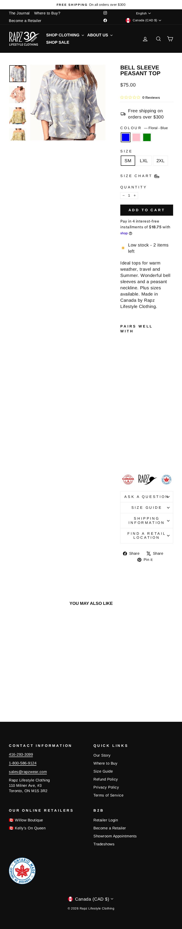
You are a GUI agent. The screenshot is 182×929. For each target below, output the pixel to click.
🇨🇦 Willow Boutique (26, 820)
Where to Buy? (47, 13)
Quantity (133, 187)
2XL (160, 160)
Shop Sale (57, 42)
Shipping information (147, 520)
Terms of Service (108, 795)
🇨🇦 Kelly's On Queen (27, 828)
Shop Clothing (63, 35)
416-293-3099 (21, 754)
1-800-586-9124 (22, 763)
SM (128, 160)
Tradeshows (104, 844)
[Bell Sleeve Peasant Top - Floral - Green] (123, 460)
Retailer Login (105, 820)
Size (126, 151)
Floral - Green (146, 137)
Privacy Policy (106, 787)
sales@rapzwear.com (28, 772)
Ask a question (146, 497)
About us (98, 35)
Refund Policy (105, 779)
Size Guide (146, 507)
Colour (144, 128)
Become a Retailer (25, 21)
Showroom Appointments (115, 836)
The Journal (19, 13)
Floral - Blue (125, 137)
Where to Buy (105, 763)
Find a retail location (146, 535)
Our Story (102, 755)
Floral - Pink (136, 137)
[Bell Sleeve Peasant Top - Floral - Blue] (123, 454)
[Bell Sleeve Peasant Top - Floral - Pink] (129, 454)
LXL (144, 160)
